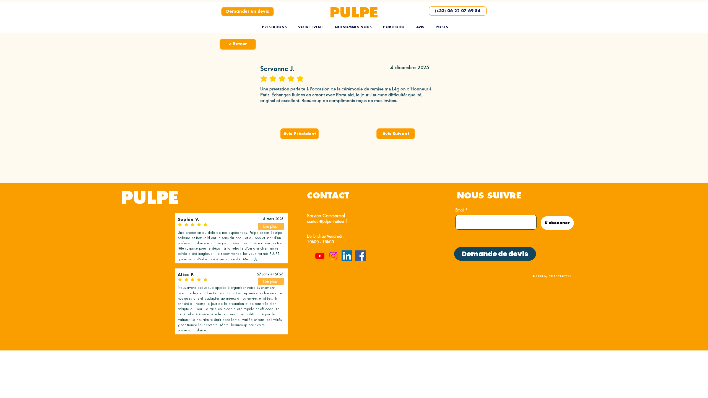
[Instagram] (333, 255)
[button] (274, 27)
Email (459, 210)
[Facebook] (360, 255)
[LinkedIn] (347, 255)
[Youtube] (319, 255)
